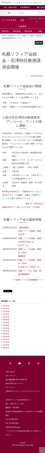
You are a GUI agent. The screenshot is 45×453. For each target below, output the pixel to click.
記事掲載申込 (25, 7)
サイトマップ (10, 387)
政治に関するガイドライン (15, 383)
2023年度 (6, 311)
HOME (4, 36)
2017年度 (6, 328)
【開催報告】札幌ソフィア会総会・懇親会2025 (29, 231)
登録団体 (22, 26)
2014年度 (6, 337)
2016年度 (6, 331)
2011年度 (6, 345)
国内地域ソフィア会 (14, 36)
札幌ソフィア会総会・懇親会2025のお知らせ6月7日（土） (29, 241)
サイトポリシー (11, 376)
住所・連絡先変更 (10, 7)
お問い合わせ (10, 372)
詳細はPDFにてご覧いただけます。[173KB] (21, 207)
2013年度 (6, 339)
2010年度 (6, 348)
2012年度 (6, 342)
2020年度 (6, 320)
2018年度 (6, 325)
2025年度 (6, 306)
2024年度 (6, 309)
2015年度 (6, 334)
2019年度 (6, 323)
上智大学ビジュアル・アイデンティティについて (23, 391)
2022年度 (6, 314)
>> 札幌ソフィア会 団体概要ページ (28, 280)
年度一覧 (39, 43)
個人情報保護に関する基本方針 (16, 379)
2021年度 (6, 317)
